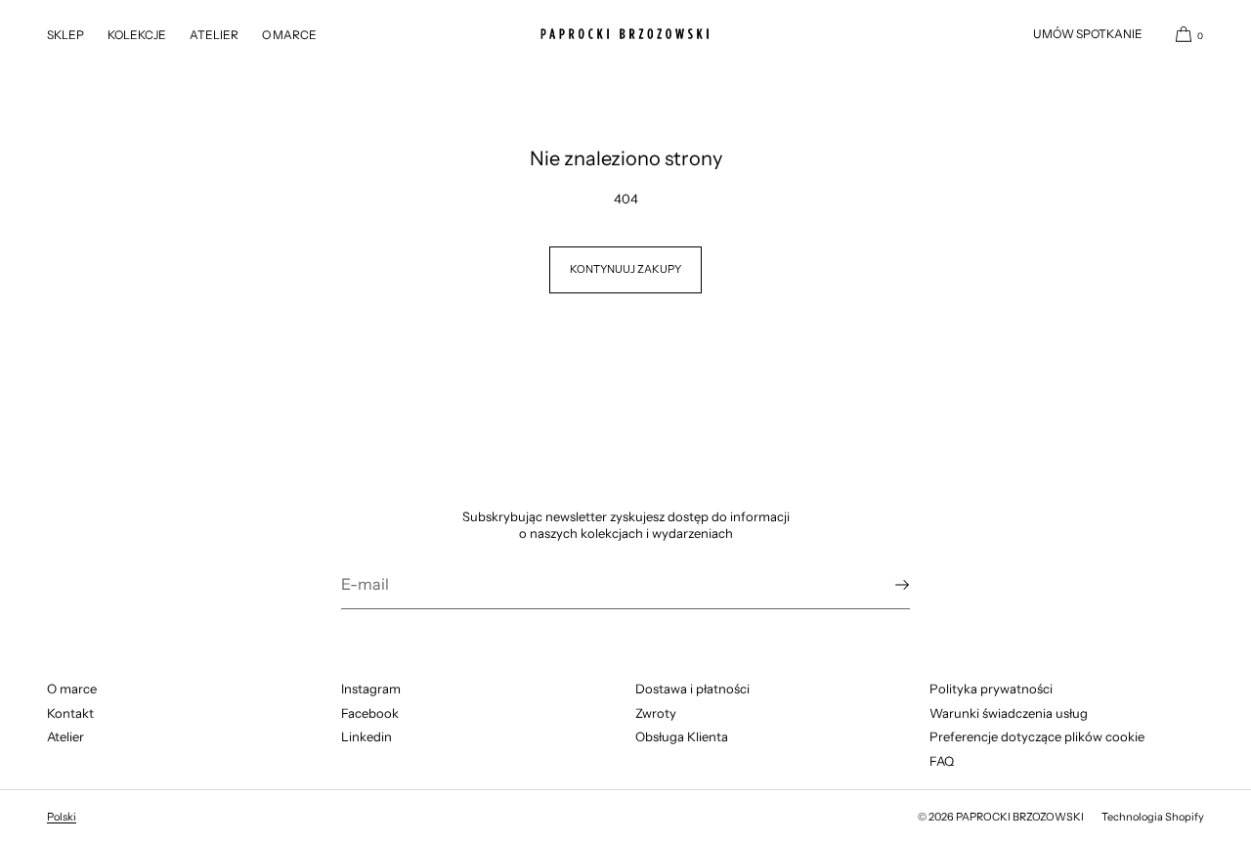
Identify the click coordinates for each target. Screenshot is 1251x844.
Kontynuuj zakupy (625, 269)
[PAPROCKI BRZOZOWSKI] (625, 34)
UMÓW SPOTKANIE (1088, 33)
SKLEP (65, 34)
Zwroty (655, 713)
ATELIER (214, 34)
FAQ (941, 761)
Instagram (371, 688)
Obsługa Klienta (681, 736)
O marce (72, 688)
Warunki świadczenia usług (1008, 713)
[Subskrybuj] (885, 584)
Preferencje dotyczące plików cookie (1036, 736)
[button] (1181, 34)
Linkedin (366, 736)
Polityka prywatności (991, 688)
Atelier (65, 736)
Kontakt (70, 713)
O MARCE (289, 34)
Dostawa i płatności (692, 688)
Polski (61, 816)
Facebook (370, 713)
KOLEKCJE (137, 34)
